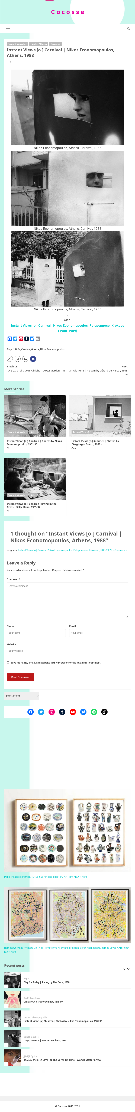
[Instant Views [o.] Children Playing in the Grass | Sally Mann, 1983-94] (35, 479)
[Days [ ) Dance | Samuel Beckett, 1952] (12, 1018)
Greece (35, 349)
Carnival (25, 349)
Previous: (37, 368)
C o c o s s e (67, 12)
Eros (32, 978)
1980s (16, 349)
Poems (27, 1056)
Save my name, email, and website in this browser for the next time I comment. (56, 662)
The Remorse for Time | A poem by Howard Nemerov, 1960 (57, 1060)
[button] (7, 28)
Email (72, 626)
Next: (98, 370)
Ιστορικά (55, 44)
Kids (33, 432)
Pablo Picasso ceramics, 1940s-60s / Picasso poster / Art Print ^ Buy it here (45, 876)
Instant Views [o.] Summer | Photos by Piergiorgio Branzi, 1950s (95, 442)
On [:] (26, 978)
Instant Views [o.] (17, 44)
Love (37, 978)
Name (10, 626)
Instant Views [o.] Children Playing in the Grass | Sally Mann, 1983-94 (31, 505)
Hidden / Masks (39, 44)
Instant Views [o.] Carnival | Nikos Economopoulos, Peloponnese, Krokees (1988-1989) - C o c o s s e (72, 550)
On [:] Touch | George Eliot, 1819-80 (43, 982)
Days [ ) (34, 1017)
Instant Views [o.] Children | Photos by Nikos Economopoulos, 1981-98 (34, 442)
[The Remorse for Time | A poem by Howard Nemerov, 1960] (12, 1057)
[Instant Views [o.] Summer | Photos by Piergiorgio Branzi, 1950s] (100, 416)
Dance (27, 1017)
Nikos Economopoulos (52, 349)
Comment (13, 579)
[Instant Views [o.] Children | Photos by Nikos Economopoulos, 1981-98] (35, 416)
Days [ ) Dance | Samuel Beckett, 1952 (45, 1021)
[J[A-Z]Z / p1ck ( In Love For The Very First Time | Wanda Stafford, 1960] (12, 1038)
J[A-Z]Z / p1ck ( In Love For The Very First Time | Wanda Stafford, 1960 (62, 1040)
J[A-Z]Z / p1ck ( (31, 1037)
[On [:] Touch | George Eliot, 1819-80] (12, 980)
